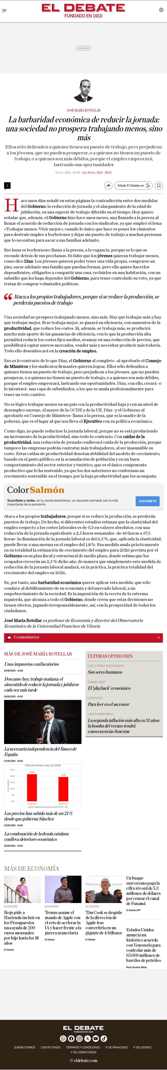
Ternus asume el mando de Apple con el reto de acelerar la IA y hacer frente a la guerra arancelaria (63, 922)
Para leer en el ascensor (108, 704)
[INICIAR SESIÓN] (161, 10)
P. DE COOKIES (142, 1047)
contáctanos (50, 1047)
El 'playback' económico (109, 688)
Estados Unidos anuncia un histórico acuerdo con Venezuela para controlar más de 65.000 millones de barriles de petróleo (143, 945)
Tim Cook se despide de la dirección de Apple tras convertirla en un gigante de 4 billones (104, 922)
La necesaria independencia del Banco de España (40, 752)
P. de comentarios (83, 1052)
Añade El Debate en (131, 185)
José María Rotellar (83, 110)
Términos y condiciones (83, 1047)
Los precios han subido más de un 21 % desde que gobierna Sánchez (38, 816)
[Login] (161, 10)
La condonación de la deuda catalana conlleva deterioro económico (36, 836)
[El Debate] (83, 7)
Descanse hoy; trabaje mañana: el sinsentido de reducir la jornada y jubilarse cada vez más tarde (41, 685)
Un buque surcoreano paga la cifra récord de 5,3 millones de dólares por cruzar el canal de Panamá (143, 891)
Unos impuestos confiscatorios (31, 664)
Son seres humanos (105, 672)
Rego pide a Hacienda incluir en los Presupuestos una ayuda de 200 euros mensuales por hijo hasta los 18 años (22, 928)
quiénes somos (24, 1047)
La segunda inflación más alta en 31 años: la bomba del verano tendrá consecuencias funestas (124, 726)
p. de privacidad (117, 1047)
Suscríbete (147, 501)
